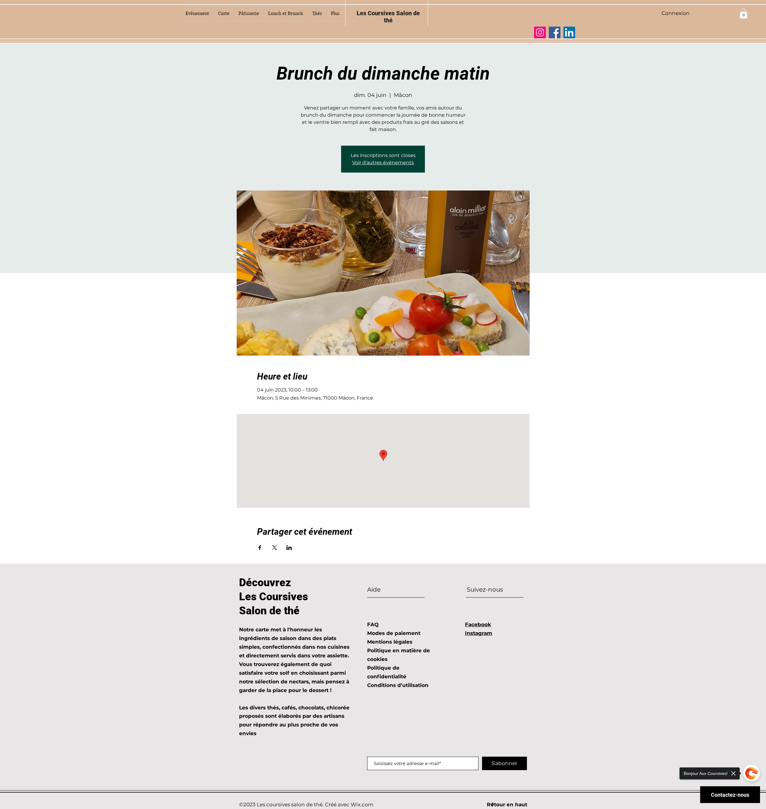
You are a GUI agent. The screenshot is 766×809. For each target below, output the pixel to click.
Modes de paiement (393, 633)
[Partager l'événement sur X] (274, 547)
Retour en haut (507, 805)
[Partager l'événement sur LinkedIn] (289, 547)
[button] (743, 13)
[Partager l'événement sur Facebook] (260, 547)
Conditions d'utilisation (397, 685)
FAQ (373, 624)
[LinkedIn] (569, 32)
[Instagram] (540, 32)
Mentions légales (389, 642)
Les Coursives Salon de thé (388, 17)
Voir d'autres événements (383, 162)
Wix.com (362, 805)
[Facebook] (554, 32)
